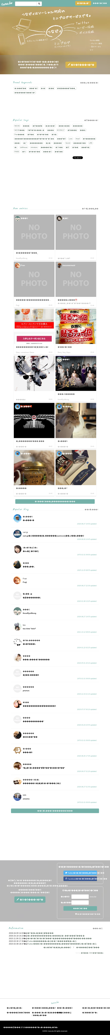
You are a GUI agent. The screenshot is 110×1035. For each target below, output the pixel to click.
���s (83, 130)
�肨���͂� (37, 126)
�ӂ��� (84, 953)
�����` (58, 143)
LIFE (90, 143)
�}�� (51, 88)
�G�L (54, 134)
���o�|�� (64, 126)
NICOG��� (19, 130)
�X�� (75, 147)
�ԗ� (48, 143)
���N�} (85, 147)
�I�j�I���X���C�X (24, 93)
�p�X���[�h (66, 902)
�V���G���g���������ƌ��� (55, 501)
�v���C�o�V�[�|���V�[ (47, 1013)
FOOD (16, 152)
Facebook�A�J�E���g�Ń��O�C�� (82, 879)
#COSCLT (60, 130)
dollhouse (24, 147)
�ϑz (24, 152)
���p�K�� (40, 1015)
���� (26, 126)
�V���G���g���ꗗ (44, 1008)
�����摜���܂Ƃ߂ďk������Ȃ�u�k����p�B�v (30, 1027)
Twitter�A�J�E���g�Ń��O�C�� (82, 873)
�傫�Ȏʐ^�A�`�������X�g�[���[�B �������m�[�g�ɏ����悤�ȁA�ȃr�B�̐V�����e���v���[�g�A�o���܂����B (37, 883)
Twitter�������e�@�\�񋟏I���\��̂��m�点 (52, 941)
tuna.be (55, 1002)
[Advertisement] (55, 180)
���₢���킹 (64, 1013)
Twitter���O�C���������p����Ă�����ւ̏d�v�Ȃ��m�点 (62, 944)
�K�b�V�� (34, 152)
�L (15, 147)
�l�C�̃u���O (65, 1008)
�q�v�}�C (50, 126)
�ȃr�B (82, 64)
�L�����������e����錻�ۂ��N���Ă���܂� (56, 936)
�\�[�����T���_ (66, 88)
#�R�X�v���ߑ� (36, 130)
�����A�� (79, 143)
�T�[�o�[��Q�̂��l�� (41, 933)
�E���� (72, 130)
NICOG (17, 126)
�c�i (43, 88)
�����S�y (46, 147)
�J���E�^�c (90, 1013)
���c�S (47, 152)
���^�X (33, 88)
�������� (36, 143)
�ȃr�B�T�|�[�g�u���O (57, 947)
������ (77, 126)
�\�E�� (59, 152)
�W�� (31, 134)
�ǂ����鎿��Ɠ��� (87, 947)
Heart (78, 139)
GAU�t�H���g (96, 953)
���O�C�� (100, 3)
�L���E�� (20, 88)
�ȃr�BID (65, 897)
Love (70, 139)
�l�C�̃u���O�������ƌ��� (55, 811)
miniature (34, 147)
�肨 (67, 147)
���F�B (61, 139)
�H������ (89, 139)
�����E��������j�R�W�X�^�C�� (34, 139)
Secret (67, 143)
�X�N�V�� (42, 134)
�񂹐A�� (59, 147)
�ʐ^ (25, 143)
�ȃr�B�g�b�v (14, 1008)
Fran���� (19, 134)
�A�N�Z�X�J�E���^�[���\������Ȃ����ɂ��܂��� (60, 938)
